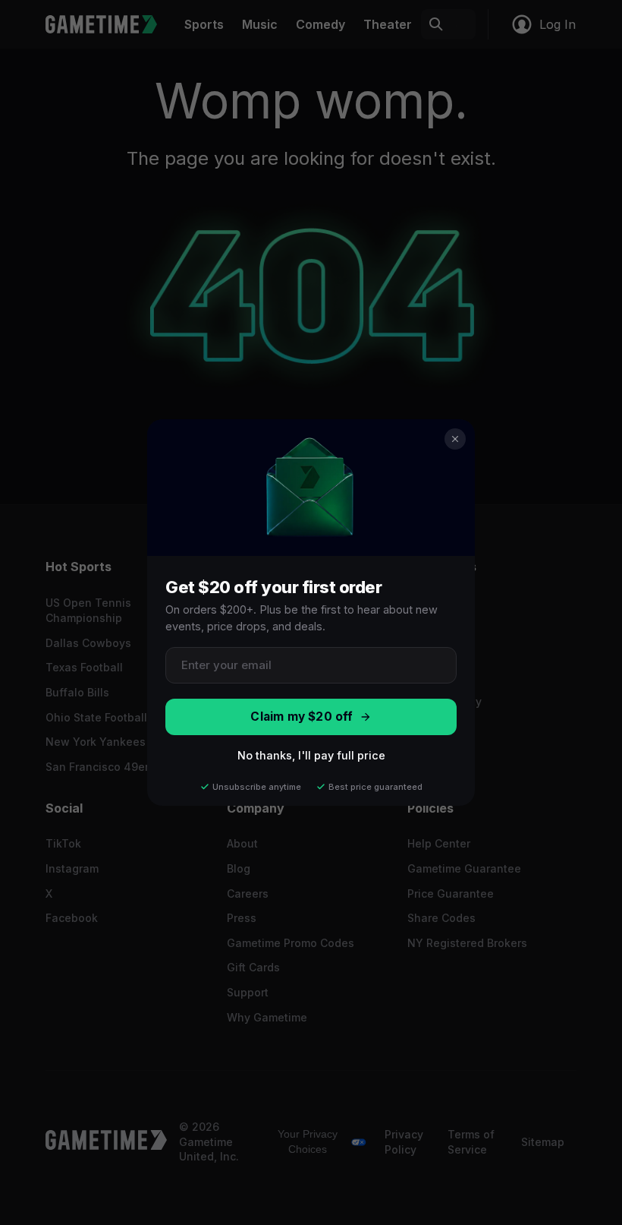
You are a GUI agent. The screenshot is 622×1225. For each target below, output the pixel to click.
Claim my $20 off (301, 716)
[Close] (455, 439)
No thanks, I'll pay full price (311, 755)
